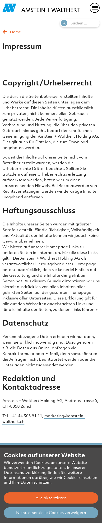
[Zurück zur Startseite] (41, 8)
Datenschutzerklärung (25, 472)
